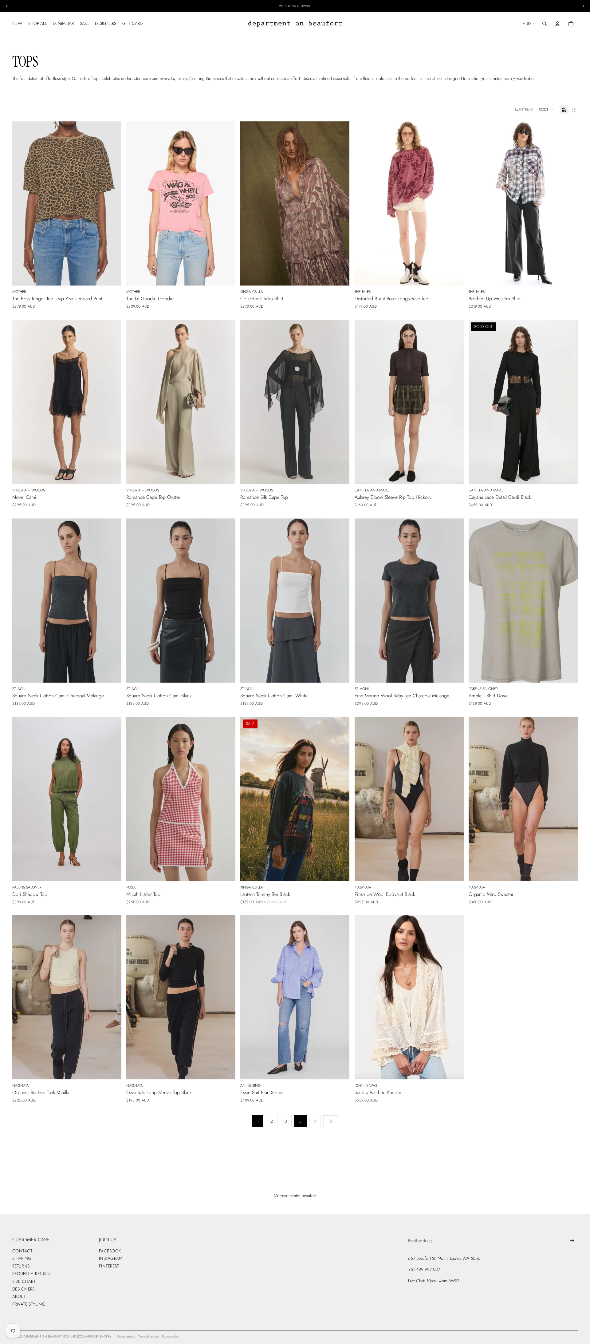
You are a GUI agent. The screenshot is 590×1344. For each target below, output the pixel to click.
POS (66, 1336)
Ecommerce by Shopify (94, 1336)
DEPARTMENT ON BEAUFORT (42, 1336)
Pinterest (109, 1266)
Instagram (111, 1258)
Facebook (110, 1251)
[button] (546, 109)
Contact (22, 1251)
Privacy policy (170, 1336)
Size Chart (23, 1281)
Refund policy (126, 1336)
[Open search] (544, 23)
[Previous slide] (21, 203)
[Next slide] (112, 203)
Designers (23, 1289)
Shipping (21, 1258)
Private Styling (28, 1304)
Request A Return (31, 1274)
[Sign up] (572, 1240)
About (19, 1296)
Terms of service (148, 1336)
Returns (21, 1266)
